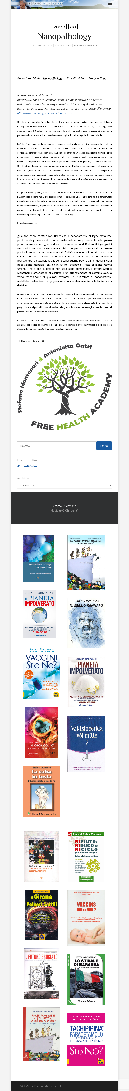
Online (27, 466)
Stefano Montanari (42, 45)
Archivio (59, 26)
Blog (73, 26)
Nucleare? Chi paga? (65, 508)
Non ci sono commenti (86, 45)
